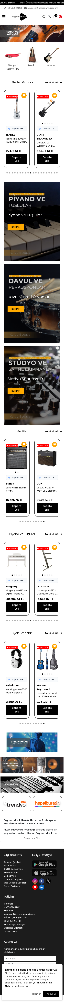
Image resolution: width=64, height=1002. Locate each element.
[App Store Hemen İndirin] (44, 872)
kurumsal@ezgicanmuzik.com (42, 8)
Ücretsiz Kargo (43, 97)
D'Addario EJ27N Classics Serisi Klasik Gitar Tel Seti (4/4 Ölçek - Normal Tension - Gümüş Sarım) (47, 691)
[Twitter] (48, 881)
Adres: (7, 917)
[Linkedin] (42, 887)
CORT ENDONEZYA (13, 136)
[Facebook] (42, 881)
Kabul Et (51, 993)
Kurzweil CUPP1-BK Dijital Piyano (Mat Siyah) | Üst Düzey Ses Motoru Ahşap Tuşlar (47, 592)
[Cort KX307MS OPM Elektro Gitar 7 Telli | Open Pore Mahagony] (16, 108)
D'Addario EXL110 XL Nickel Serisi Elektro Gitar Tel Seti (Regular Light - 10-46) (16, 691)
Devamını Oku (32, 838)
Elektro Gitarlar (22, 82)
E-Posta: (8, 910)
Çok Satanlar (22, 633)
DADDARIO (13, 685)
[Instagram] (35, 881)
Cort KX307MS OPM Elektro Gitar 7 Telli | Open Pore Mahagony (16, 144)
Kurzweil (42, 586)
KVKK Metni (10, 865)
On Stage (12, 586)
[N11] (16, 804)
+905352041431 (14, 8)
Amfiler (22, 431)
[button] (4, 16)
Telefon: (8, 903)
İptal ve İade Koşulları (15, 882)
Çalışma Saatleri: (13, 927)
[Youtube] (35, 887)
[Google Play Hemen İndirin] (44, 864)
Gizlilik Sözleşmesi (13, 869)
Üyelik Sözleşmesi (13, 879)
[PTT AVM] (47, 804)
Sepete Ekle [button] (16, 159)
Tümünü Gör (52, 82)
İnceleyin (15, 227)
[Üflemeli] (32, 33)
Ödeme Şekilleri (12, 862)
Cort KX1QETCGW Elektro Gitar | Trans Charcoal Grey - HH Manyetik (46, 144)
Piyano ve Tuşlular (22, 534)
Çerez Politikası (12, 886)
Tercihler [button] (36, 993)
